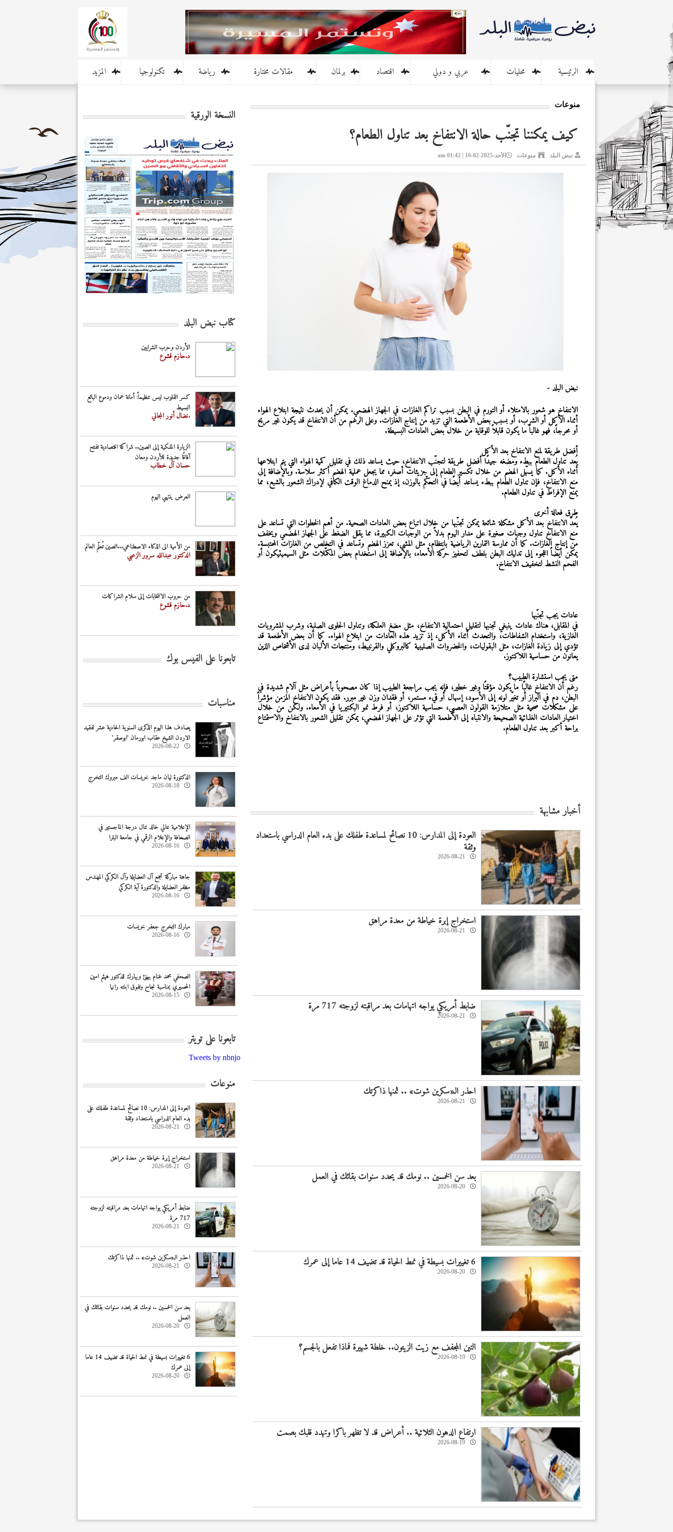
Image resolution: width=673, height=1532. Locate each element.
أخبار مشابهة (559, 811)
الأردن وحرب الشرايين (165, 347)
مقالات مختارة (273, 72)
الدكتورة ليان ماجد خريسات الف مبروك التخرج (139, 777)
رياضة (207, 72)
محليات (515, 72)
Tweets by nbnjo (214, 1057)
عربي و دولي (451, 72)
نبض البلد (561, 155)
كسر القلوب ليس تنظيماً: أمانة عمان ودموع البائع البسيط (138, 402)
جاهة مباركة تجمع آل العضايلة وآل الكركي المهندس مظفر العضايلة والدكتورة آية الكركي (138, 882)
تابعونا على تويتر (212, 1039)
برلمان (338, 72)
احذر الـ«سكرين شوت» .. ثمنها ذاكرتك (420, 1091)
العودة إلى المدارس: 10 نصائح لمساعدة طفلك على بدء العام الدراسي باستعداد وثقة (366, 841)
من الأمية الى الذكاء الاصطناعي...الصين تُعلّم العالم (137, 546)
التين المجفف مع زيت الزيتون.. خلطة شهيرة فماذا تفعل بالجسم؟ (387, 1347)
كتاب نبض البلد (210, 323)
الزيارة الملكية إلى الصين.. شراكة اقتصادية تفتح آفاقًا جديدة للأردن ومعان (140, 452)
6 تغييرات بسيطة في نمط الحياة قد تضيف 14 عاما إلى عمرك (389, 1262)
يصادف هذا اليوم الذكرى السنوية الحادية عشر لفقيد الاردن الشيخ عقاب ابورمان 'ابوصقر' (137, 733)
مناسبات (222, 703)
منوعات (526, 155)
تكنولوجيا (152, 72)
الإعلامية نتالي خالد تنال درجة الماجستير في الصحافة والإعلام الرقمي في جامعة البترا (144, 832)
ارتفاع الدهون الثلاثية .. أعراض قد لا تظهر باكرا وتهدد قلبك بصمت (376, 1432)
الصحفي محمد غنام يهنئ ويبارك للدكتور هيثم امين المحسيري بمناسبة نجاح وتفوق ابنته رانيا (140, 982)
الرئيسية (568, 72)
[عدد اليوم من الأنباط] (159, 296)
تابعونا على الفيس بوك (201, 659)
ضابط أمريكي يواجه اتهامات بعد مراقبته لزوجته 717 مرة (392, 1006)
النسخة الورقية (213, 115)
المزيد (99, 72)
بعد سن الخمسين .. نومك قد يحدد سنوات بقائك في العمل (394, 1176)
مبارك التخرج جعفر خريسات (158, 926)
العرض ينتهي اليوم (170, 496)
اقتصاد (385, 72)
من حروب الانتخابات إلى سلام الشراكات (146, 596)
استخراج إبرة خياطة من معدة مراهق (422, 920)
